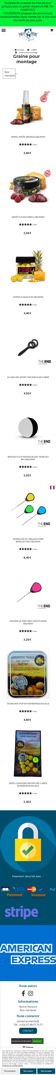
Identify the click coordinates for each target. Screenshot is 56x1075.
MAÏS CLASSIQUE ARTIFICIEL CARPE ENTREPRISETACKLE (28, 784)
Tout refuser (28, 1071)
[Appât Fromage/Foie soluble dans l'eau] (28, 186)
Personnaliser (10, 1071)
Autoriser (37, 1041)
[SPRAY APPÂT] (28, 106)
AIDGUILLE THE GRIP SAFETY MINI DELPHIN (28, 622)
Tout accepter (46, 1071)
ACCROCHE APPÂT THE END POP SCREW (28, 377)
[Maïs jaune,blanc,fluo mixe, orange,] (28, 753)
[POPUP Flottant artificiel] (28, 673)
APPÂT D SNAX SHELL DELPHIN (28, 217)
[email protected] (28, 1021)
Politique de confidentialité (12, 1066)
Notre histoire (28, 1006)
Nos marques (9, 73)
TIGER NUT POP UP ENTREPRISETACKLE (28, 703)
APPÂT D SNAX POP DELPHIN (28, 297)
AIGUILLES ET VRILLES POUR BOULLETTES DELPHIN (28, 540)
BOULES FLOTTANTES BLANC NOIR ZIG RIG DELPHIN (28, 458)
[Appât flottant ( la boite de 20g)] (28, 266)
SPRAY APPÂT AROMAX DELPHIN (28, 137)
